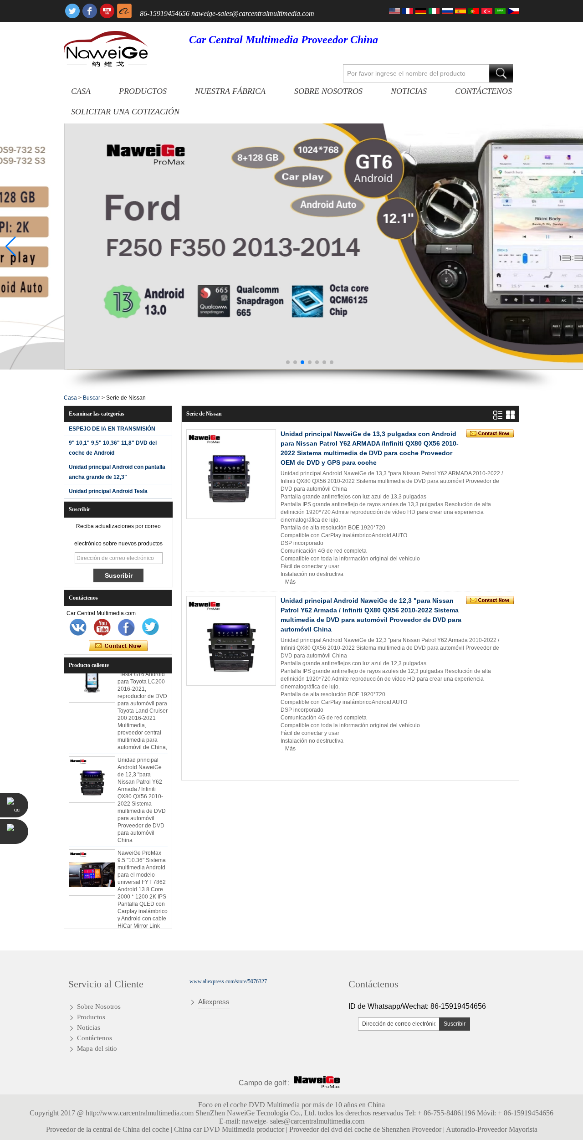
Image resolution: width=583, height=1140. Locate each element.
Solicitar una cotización (125, 111)
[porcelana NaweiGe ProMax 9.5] (92, 864)
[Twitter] (72, 11)
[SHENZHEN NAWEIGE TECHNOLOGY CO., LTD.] (106, 49)
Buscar (91, 398)
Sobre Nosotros (328, 91)
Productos (143, 91)
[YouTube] (107, 11)
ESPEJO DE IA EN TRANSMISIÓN (112, 429)
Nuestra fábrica (230, 91)
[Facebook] (89, 11)
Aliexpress (214, 1002)
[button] (288, 362)
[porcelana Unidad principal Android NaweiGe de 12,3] (92, 771)
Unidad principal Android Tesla (108, 491)
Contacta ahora (118, 646)
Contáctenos (483, 91)
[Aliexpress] (124, 11)
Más (290, 582)
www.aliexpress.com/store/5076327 (228, 981)
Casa (81, 91)
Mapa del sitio (97, 1048)
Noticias (409, 91)
